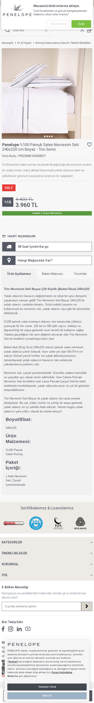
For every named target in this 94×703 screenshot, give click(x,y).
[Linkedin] (19, 629)
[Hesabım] (82, 30)
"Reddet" (12, 661)
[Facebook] (3, 629)
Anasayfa (7, 42)
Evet (81, 24)
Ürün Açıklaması (19, 274)
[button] (42, 136)
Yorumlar (80, 274)
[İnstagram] (10, 629)
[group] (47, 93)
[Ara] (7, 30)
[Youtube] (28, 629)
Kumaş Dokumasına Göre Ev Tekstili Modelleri (63, 42)
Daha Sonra (58, 24)
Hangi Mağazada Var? (35, 260)
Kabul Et (47, 695)
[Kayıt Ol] (86, 606)
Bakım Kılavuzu (52, 274)
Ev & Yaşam (24, 42)
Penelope (11, 144)
